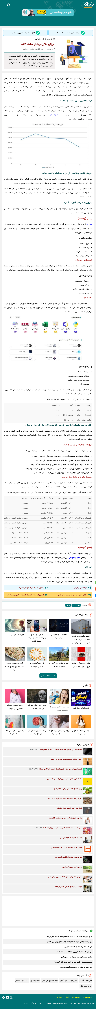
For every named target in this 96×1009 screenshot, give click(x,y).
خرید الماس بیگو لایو (80, 588)
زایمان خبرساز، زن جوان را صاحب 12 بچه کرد (59, 732)
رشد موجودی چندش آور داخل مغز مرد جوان (37, 732)
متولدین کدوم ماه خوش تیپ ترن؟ (81, 732)
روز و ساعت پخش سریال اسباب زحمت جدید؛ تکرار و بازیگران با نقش (69, 941)
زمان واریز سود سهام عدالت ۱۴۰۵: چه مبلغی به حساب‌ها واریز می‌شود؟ (68, 936)
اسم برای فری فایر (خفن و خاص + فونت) (59, 665)
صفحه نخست (88, 997)
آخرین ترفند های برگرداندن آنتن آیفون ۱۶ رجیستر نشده (37, 638)
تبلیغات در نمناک (63, 997)
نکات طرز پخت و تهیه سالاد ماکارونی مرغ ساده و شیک (14, 666)
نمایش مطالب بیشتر (48, 675)
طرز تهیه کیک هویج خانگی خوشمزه (37, 665)
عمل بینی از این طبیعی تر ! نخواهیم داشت (59, 708)
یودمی (89, 224)
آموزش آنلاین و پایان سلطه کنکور (38, 44)
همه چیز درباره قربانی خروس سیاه (59, 636)
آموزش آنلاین (53, 114)
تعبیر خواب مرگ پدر (17, 634)
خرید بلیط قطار (86, 986)
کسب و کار (76, 605)
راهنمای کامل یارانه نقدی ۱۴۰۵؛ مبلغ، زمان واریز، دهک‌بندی (25, 595)
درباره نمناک (76, 997)
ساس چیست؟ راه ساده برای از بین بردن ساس (81, 665)
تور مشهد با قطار (22, 980)
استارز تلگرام (35, 980)
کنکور (68, 605)
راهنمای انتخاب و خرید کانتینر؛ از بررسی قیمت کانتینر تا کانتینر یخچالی (81, 639)
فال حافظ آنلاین (85, 980)
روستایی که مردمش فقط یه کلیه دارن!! (31, 588)
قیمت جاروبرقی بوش (49, 980)
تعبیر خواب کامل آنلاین (68, 980)
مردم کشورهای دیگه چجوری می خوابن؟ (14, 707)
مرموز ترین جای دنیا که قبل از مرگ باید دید (37, 707)
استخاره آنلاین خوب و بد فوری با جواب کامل (72, 595)
